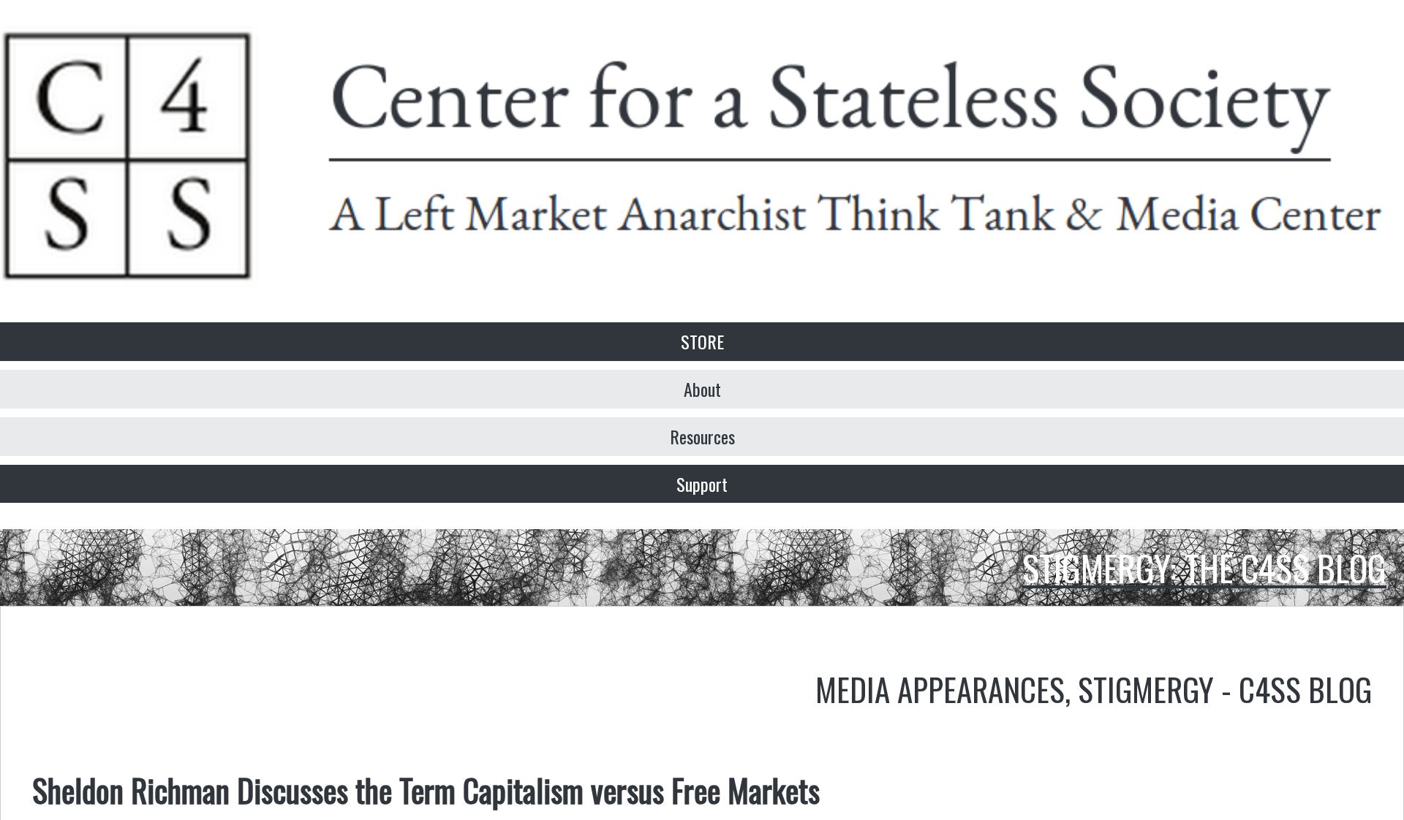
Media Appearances (940, 688)
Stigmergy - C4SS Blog (1225, 688)
